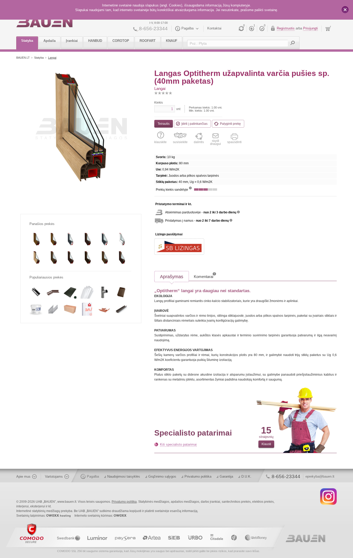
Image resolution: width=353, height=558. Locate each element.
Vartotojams (54, 476)
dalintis (199, 142)
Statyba (27, 41)
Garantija (226, 476)
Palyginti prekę (230, 124)
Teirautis (164, 124)
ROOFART (148, 41)
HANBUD (95, 41)
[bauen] (44, 22)
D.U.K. (246, 476)
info (190, 188)
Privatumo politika (198, 476)
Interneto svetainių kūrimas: (94, 515)
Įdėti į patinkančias (194, 124)
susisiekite (180, 142)
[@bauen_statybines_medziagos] (328, 496)
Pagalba (187, 28)
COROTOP (120, 41)
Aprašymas (171, 276)
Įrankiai (72, 41)
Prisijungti (310, 28)
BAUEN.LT (23, 57)
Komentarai (204, 276)
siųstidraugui (215, 142)
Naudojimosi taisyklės (123, 476)
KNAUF (171, 41)
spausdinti (234, 142)
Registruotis (286, 28)
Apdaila (49, 41)
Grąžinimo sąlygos (162, 476)
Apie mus (23, 476)
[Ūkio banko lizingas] (179, 246)
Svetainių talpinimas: (31, 515)
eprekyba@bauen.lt (319, 476)
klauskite (160, 142)
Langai (52, 57)
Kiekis (158, 102)
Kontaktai (214, 28)
